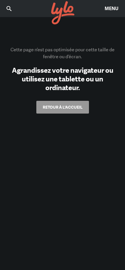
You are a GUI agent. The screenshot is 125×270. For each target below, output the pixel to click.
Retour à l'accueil (63, 107)
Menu (111, 9)
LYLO (62, 13)
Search (13, 8)
